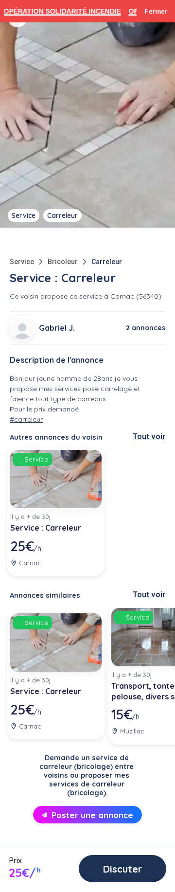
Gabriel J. (57, 328)
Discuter (122, 869)
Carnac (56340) (135, 296)
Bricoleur (63, 262)
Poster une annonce (92, 815)
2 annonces (145, 327)
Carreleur (106, 262)
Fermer (155, 11)
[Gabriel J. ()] (22, 328)
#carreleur (26, 419)
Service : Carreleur (45, 528)
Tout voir (149, 436)
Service (22, 262)
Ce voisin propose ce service (56, 296)
